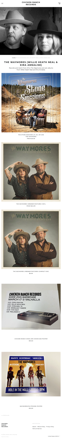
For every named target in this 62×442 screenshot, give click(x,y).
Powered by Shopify (5, 436)
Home (14, 57)
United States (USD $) (53, 436)
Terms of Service (37, 428)
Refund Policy (41, 426)
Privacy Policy (50, 426)
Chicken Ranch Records (4, 425)
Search (34, 426)
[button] (59, 3)
